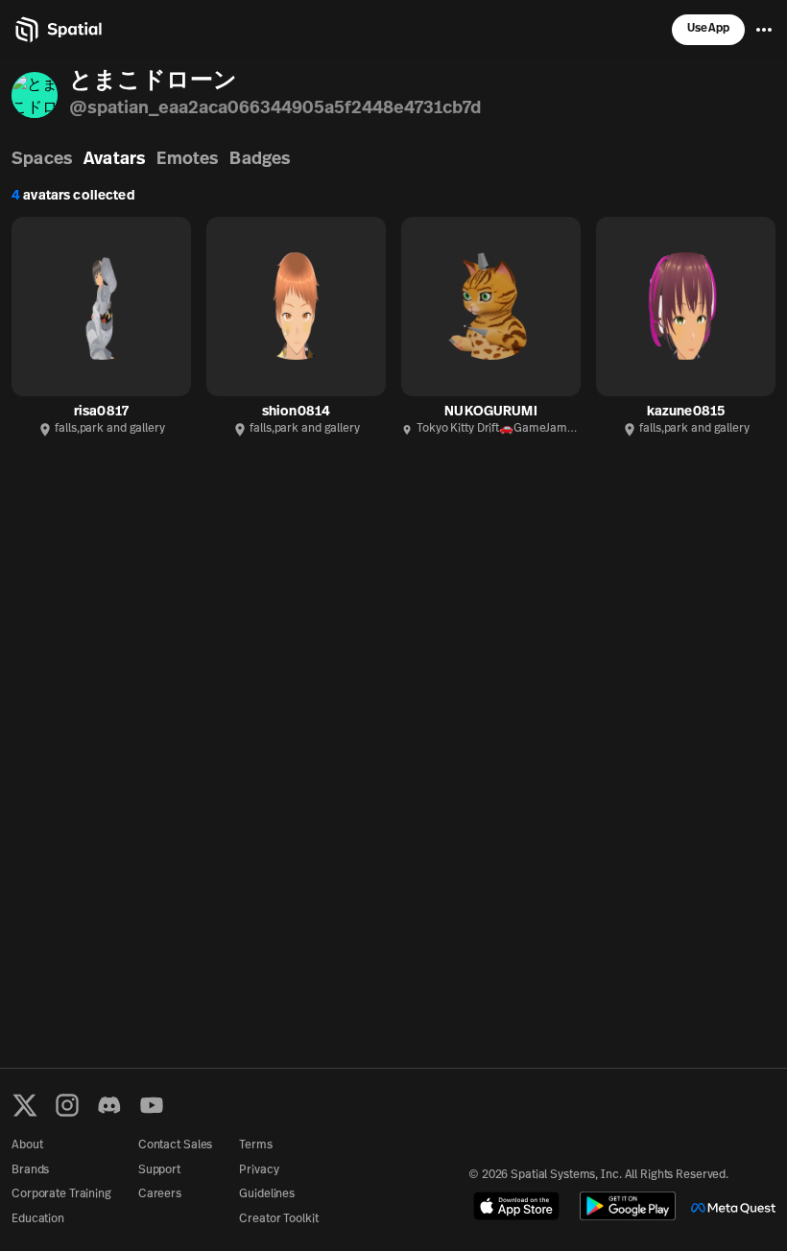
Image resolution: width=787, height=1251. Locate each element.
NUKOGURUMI (490, 412)
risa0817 (101, 412)
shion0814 (296, 412)
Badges (259, 160)
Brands (30, 1170)
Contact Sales (175, 1145)
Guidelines (267, 1194)
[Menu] (763, 29)
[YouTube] (151, 1105)
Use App (708, 29)
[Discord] (109, 1105)
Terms (255, 1145)
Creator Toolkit (278, 1219)
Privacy (258, 1170)
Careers (159, 1194)
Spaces (42, 160)
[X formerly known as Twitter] (25, 1105)
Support (159, 1170)
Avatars (114, 160)
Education (38, 1219)
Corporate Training (61, 1194)
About (27, 1145)
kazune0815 (686, 412)
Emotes (187, 160)
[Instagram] (67, 1105)
